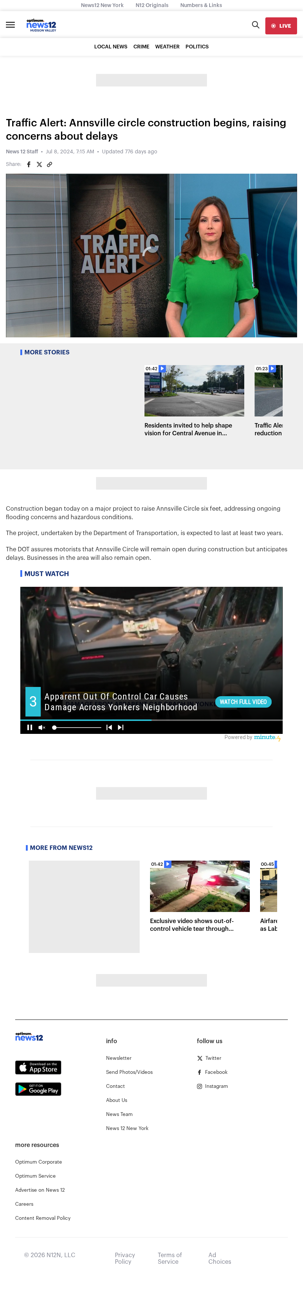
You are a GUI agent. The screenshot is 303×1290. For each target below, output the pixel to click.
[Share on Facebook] (29, 164)
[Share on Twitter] (39, 164)
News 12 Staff (22, 151)
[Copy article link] (49, 164)
